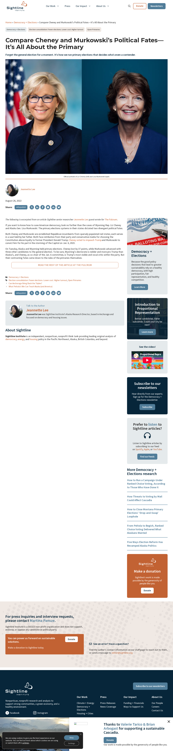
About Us (101, 6)
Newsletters (157, 6)
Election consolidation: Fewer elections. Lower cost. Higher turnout (56, 29)
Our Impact (81, 6)
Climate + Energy (85, 703)
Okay (71, 737)
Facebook (14, 712)
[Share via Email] (48, 207)
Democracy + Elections (25, 22)
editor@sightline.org (122, 652)
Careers (155, 706)
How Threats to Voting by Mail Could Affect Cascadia (144, 498)
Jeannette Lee (27, 189)
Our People (157, 703)
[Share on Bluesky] (59, 207)
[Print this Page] (53, 207)
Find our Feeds (147, 456)
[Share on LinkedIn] (37, 207)
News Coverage (108, 706)
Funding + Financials (134, 703)
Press (67, 6)
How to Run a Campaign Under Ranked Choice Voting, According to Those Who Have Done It (146, 483)
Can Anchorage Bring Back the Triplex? (25, 283)
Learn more (147, 331)
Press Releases (107, 703)
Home (8, 22)
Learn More (139, 287)
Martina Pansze (42, 620)
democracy (10, 339)
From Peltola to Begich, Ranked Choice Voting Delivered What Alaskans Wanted (145, 529)
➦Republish (21, 207)
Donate (139, 5)
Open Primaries (93, 29)
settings (25, 743)
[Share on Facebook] (42, 207)
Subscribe (147, 407)
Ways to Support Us (133, 706)
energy (21, 339)
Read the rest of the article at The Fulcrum (65, 265)
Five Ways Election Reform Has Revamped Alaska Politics (145, 543)
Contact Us (157, 710)
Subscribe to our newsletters (150, 686)
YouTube (157, 449)
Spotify (139, 449)
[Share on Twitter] (32, 207)
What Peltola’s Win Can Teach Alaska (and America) (30, 286)
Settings (71, 743)
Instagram (42, 712)
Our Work (50, 6)
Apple (146, 449)
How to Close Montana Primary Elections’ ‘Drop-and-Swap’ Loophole (145, 513)
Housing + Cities (85, 713)
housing (34, 339)
